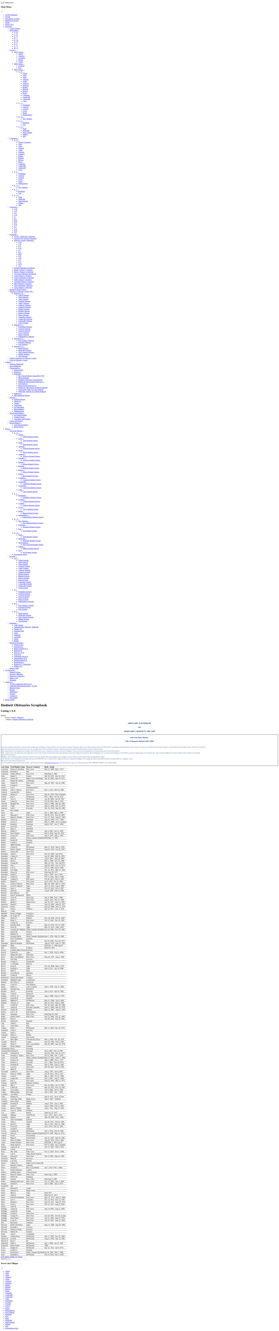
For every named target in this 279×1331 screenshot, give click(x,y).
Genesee (26, 107)
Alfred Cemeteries (24, 142)
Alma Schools (23, 564)
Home (7, 23)
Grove (25, 111)
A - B (16, 32)
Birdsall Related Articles (31, 468)
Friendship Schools (24, 592)
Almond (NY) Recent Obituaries (25, 238)
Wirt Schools (22, 621)
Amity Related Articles (30, 452)
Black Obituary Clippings (23, 284)
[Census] (15, 50)
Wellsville (26, 130)
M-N (15, 221)
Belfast (25, 87)
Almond (25, 79)
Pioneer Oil (18, 629)
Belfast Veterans (23, 309)
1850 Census (18, 64)
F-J (15, 590)
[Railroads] (21, 374)
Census (12, 50)
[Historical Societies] (24, 643)
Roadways (17, 372)
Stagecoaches (18, 370)
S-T (15, 227)
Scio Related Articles (30, 531)
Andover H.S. (19, 645)
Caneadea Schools (24, 582)
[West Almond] (28, 543)
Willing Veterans (24, 354)
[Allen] (23, 439)
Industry (12, 397)
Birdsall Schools (24, 576)
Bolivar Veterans (24, 313)
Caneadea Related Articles (32, 480)
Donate (7, 17)
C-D (15, 211)
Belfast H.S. (18, 651)
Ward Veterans (23, 348)
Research (8, 26)
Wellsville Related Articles (32, 541)
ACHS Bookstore (11, 15)
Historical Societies (16, 643)
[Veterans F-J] (23, 325)
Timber (16, 403)
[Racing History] (21, 423)
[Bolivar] (24, 470)
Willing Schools (23, 619)
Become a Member (16, 674)
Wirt (24, 136)
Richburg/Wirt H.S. (20, 660)
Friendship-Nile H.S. (21, 656)
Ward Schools (23, 613)
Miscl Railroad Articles (22, 395)
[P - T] (22, 121)
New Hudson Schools (25, 605)
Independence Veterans (26, 337)
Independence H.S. (20, 658)
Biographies (14, 30)
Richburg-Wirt (19, 631)
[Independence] (29, 515)
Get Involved (9, 670)
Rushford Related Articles (31, 527)
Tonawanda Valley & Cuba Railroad (30, 390)
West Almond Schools (26, 617)
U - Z (20, 127)
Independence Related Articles (33, 517)
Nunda (20, 60)
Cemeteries (13, 138)
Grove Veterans (23, 333)
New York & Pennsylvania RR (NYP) (31, 376)
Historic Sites (14, 668)
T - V (16, 46)
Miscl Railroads (23, 378)
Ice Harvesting (19, 407)
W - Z (16, 48)
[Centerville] (27, 482)
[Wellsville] (26, 539)
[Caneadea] (26, 478)
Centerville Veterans (25, 319)
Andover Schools (24, 570)
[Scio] (22, 529)
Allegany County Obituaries (23, 240)
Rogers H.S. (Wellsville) (22, 664)
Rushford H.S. (19, 662)
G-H (15, 215)
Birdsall (25, 89)
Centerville (26, 97)
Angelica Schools (24, 572)
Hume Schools (23, 600)
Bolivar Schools (23, 578)
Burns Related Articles (30, 476)
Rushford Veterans (24, 342)
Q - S (16, 44)
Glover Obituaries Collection (24, 278)
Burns (25, 93)
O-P (15, 223)
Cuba (24, 101)
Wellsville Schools (24, 615)
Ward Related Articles (30, 537)
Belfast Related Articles (31, 464)
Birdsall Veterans (24, 311)
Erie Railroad (22, 384)
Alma (24, 77)
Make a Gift (14, 678)
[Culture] (11, 362)
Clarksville (26, 99)
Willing (25, 134)
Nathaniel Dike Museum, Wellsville (26, 627)
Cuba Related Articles (30, 492)
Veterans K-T (18, 339)
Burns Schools (23, 580)
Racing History (15, 423)
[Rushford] (25, 525)
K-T (15, 603)
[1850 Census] (24, 64)
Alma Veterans (23, 299)
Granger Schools (24, 596)
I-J (15, 217)
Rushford (26, 123)
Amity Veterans (23, 303)
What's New (9, 25)
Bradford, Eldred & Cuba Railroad (30, 380)
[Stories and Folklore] (24, 413)
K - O (20, 117)
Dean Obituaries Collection (23, 286)
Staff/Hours (14, 692)
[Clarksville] (26, 486)
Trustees (12, 694)
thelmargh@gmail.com (52, 763)
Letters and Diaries (16, 421)
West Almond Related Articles (33, 545)
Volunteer (13, 680)
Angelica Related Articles (31, 460)
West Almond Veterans (26, 352)
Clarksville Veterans (25, 321)
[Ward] (23, 535)
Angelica (21, 56)
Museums (13, 623)
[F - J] (22, 103)
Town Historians (15, 366)
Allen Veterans (23, 297)
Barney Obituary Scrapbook (23, 272)
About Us (8, 682)
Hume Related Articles (30, 513)
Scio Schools (22, 609)
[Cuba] (23, 490)
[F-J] (17, 590)
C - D (16, 34)
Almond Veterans (24, 301)
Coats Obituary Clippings (22, 276)
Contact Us (13, 696)
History (12, 690)
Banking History (19, 399)
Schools (12, 556)
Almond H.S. (18, 647)
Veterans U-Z (18, 346)
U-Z (15, 611)
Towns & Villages (16, 431)
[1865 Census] (24, 70)
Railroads (17, 374)
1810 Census (18, 52)
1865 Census (18, 70)
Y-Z (15, 233)
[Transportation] (20, 368)
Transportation (15, 368)
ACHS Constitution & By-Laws (21, 684)
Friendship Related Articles (32, 497)
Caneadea (21, 58)
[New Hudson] (28, 521)
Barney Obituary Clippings (23, 270)
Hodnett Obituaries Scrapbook (24, 268)
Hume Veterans (23, 335)
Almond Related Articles (31, 448)
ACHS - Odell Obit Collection (24, 236)
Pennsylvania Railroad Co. (27, 386)
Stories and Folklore (16, 413)
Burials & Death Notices (18, 289)
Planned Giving (15, 672)
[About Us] (13, 682)
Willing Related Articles (31, 548)
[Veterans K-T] (24, 339)
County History (15, 28)
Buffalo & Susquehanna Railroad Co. (31, 382)
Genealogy (13, 207)
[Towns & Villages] (23, 431)
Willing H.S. (18, 666)
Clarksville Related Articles (32, 488)
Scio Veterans (23, 344)
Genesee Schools (24, 594)
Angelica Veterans (24, 307)
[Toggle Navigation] (2, 11)
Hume (25, 113)
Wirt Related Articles (30, 552)
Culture (7, 362)
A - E (20, 72)
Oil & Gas (17, 401)
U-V (15, 229)
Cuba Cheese (18, 625)
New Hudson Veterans (26, 340)
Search (3, 1259)
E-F (15, 213)
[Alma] (23, 443)
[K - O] (23, 117)
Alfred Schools (23, 560)
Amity (25, 81)
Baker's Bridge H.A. (21, 649)
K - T (16, 519)
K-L (15, 219)
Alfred (20, 54)
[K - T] (19, 519)
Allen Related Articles (30, 441)
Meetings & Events (11, 21)
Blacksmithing (19, 409)
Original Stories (19, 417)
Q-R (15, 225)
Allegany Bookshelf (16, 364)
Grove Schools (23, 598)
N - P (16, 42)
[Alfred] (24, 435)
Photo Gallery (10, 700)
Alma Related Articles (30, 444)
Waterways (18, 393)
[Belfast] (24, 462)
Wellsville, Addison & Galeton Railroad (32, 391)
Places (7, 429)
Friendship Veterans (25, 327)
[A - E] (23, 72)
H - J (15, 38)
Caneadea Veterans (24, 317)
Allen (24, 76)
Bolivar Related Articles (31, 472)
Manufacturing (19, 411)
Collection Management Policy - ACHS (23, 686)
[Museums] (17, 623)
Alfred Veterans (23, 295)
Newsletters (14, 698)
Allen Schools (23, 562)
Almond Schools (24, 566)
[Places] (10, 429)
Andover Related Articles (31, 456)
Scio (19, 68)
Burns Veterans (23, 315)
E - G (16, 36)
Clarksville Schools (25, 586)
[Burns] (23, 474)
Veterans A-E (18, 293)
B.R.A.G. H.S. (19, 653)
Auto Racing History (21, 425)
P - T (20, 121)
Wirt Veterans (23, 356)
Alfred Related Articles (30, 437)
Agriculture (18, 405)
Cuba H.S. (17, 654)
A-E (15, 558)
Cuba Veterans (23, 323)
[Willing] (24, 547)
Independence (27, 115)
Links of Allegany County (19, 360)
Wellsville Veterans (24, 350)
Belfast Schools (23, 574)
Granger (25, 109)
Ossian (20, 62)
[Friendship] (26, 496)
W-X (15, 231)
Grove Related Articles (30, 509)
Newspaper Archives (12, 19)
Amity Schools (23, 568)
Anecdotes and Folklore (22, 419)
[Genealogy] (18, 207)
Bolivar (25, 91)
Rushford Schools (24, 607)
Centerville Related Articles (32, 484)
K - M (16, 40)
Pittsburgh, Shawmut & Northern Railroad (32, 388)
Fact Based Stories (20, 415)
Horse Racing (18, 427)
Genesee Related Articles (31, 501)
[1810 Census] (24, 52)
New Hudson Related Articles (33, 523)
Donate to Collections (17, 676)
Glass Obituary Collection (23, 287)
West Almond (27, 132)
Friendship (26, 105)
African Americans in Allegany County (23, 358)
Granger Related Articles (31, 505)
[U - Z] (23, 127)
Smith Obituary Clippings (23, 280)
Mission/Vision (15, 688)
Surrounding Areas (20, 554)
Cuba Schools (23, 588)
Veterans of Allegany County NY (21, 291)
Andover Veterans (24, 305)
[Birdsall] (24, 466)
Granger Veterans (24, 331)
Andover (21, 66)
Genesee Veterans (24, 329)
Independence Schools (26, 601)
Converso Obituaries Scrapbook (25, 274)
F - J (19, 103)
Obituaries (13, 234)
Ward (24, 129)
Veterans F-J (18, 325)
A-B (15, 209)
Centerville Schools (25, 584)
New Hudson (27, 119)
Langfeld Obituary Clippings (24, 282)
